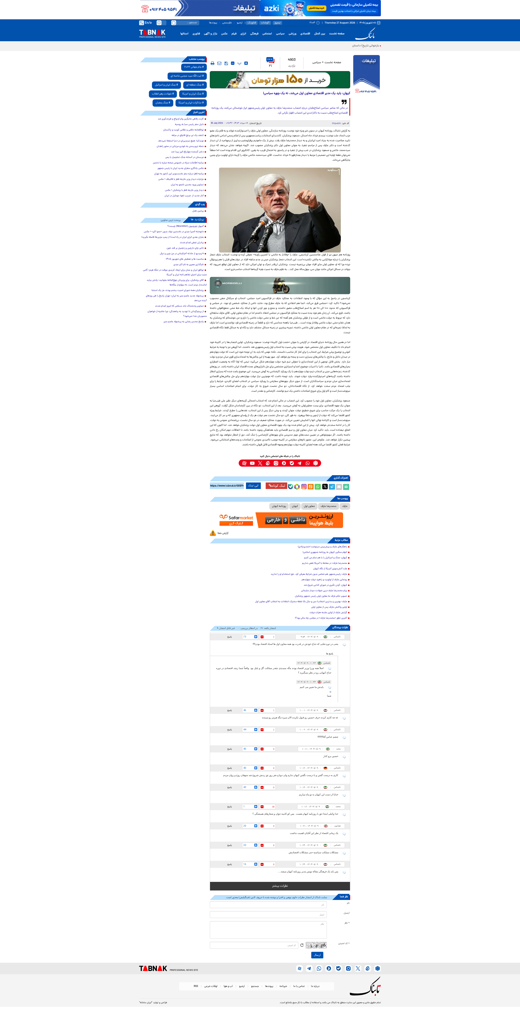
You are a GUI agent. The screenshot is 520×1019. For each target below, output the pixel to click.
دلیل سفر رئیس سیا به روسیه (189, 124)
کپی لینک (253, 485)
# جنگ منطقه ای (195, 85)
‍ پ (238, 63)
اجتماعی (267, 34)
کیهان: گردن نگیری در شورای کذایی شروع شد (325, 585)
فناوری (196, 34)
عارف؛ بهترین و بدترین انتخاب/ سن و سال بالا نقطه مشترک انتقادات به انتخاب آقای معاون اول (301, 602)
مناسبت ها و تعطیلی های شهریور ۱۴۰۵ (185, 259)
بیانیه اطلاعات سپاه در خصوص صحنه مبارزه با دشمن (178, 163)
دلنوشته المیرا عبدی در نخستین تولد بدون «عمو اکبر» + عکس (174, 232)
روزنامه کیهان (279, 506)
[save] (226, 63)
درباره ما (315, 986)
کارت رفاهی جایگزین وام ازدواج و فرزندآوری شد (181, 119)
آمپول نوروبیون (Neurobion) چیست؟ (185, 226)
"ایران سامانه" (145, 1003)
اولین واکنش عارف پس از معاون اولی (329, 607)
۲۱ (270, 66)
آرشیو (240, 23)
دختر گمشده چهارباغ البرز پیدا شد (187, 152)
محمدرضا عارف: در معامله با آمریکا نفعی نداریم (324, 563)
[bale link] (291, 463)
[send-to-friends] (219, 63)
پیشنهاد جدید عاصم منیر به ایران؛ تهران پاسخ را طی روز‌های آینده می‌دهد (176, 298)
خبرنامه (283, 986)
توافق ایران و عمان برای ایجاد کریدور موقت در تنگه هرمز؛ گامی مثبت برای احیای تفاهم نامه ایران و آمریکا (175, 272)
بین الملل (319, 34)
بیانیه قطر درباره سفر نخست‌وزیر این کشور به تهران (179, 174)
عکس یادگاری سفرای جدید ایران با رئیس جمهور (180, 168)
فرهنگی (254, 34)
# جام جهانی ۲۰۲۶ (194, 67)
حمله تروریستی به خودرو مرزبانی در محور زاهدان (180, 146)
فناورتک (252, 23)
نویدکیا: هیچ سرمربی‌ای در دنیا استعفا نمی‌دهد (181, 141)
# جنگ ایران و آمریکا (193, 94)
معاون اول (309, 506)
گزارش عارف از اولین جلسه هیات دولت (328, 613)
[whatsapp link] (307, 463)
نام (348, 903)
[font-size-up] (246, 63)
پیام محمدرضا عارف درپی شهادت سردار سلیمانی (324, 591)
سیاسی (280, 34)
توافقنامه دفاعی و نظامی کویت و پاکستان (183, 130)
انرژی (243, 34)
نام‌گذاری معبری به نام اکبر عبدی (188, 265)
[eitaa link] (268, 463)
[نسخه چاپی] (346, 487)
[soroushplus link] (283, 463)
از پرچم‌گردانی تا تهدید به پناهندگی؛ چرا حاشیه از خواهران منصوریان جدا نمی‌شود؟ (177, 314)
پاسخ (229, 636)
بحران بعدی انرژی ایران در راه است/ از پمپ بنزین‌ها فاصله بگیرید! (172, 237)
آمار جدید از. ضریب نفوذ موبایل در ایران (184, 196)
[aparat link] (244, 463)
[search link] (173, 22)
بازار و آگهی (210, 34)
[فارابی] (280, 79)
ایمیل (347, 913)
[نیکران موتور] (280, 285)
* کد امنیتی (344, 943)
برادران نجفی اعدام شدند (192, 243)
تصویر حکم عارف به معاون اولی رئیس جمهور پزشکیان (321, 596)
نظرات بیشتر (280, 886)
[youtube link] (252, 463)
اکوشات (265, 23)
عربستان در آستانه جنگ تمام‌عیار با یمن (184, 157)
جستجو (255, 986)
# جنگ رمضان (163, 103)
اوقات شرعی (210, 986)
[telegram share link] (332, 487)
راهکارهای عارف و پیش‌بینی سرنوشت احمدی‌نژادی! (322, 547)
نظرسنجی (227, 23)
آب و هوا (228, 986)
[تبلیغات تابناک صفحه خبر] (366, 75)
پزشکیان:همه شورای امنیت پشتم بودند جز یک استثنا (178, 290)
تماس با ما (299, 986)
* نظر (347, 923)
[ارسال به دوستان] (339, 487)
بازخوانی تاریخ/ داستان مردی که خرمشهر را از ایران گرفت (346, 46)
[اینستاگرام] (303, 486)
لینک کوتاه (278, 485)
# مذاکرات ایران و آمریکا (191, 103)
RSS (196, 986)
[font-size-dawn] (232, 63)
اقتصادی (305, 34)
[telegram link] (299, 463)
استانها (184, 34)
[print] (212, 63)
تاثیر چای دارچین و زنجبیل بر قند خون (185, 248)
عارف (345, 506)
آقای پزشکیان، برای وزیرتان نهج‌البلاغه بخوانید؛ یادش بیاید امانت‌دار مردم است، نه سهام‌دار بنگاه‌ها (177, 283)
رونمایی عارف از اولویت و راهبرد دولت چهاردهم (324, 580)
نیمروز (277, 23)
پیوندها (213, 23)
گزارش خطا (223, 533)
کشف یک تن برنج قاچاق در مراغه (188, 135)
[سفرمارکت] (280, 520)
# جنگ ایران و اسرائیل (166, 85)
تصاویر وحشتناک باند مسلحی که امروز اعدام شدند (179, 306)
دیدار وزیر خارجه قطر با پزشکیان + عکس (184, 190)
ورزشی (292, 34)
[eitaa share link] (311, 487)
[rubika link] (315, 463)
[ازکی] (320, 8)
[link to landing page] (366, 33)
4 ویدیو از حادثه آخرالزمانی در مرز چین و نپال (182, 254)
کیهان (295, 506)
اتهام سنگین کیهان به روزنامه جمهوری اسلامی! (325, 552)
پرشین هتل (198, 211)
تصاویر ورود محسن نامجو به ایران (187, 185)
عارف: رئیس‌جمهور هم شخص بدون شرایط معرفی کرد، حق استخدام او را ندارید (309, 574)
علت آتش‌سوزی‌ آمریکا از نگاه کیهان (330, 569)
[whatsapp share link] (318, 487)
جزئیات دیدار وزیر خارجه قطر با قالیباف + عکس (181, 179)
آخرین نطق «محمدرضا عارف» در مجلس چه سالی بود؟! (321, 618)
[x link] (260, 463)
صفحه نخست (336, 34)
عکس (224, 34)
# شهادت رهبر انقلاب (163, 94)
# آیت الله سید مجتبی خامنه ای (187, 76)
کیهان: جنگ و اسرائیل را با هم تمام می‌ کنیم (325, 558)
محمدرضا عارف (328, 506)
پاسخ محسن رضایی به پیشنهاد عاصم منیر (184, 322)
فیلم (234, 34)
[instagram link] (275, 463)
